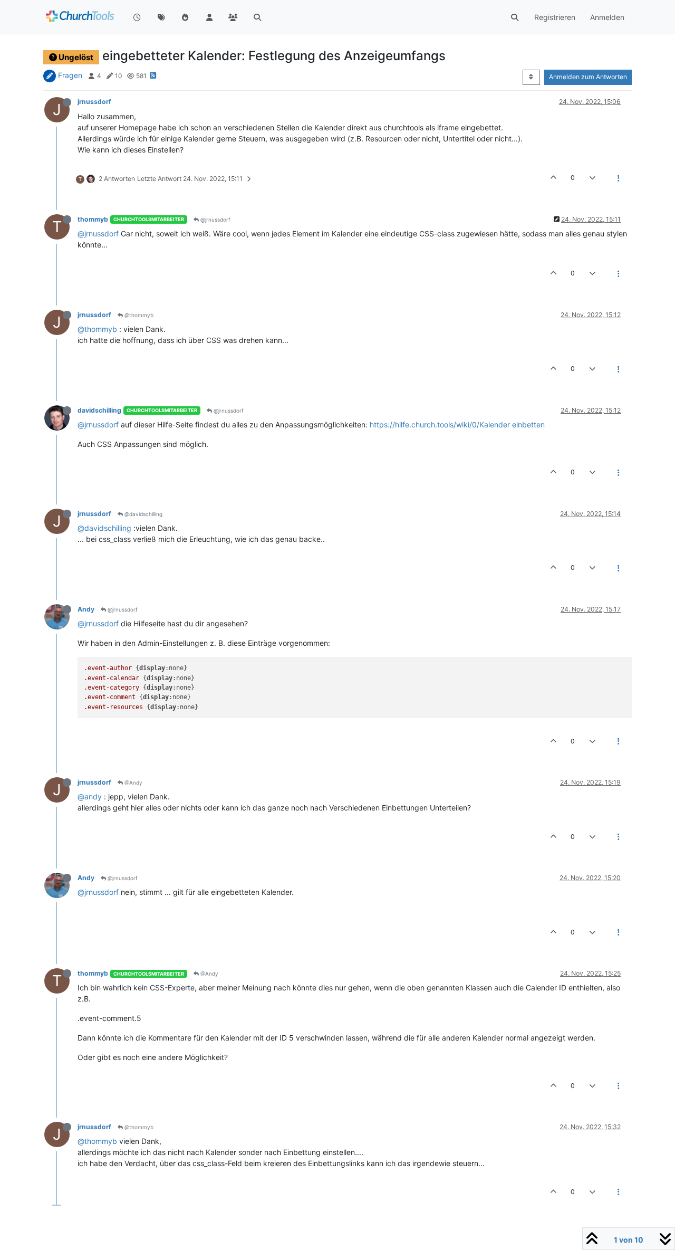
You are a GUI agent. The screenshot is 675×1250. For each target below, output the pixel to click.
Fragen (70, 75)
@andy (90, 796)
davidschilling (99, 410)
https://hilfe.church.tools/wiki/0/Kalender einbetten (457, 424)
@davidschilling (142, 514)
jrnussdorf (94, 102)
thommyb (93, 219)
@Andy (132, 782)
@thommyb (138, 315)
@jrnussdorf (214, 219)
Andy (86, 609)
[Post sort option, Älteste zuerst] (531, 77)
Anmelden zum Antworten (588, 77)
